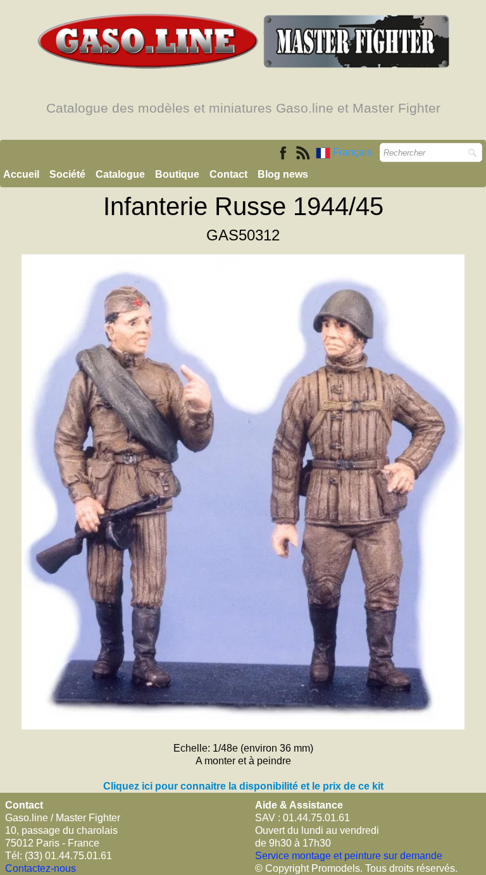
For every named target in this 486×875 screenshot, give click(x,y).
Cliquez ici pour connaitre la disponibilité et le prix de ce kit (243, 786)
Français (354, 152)
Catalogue (120, 174)
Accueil (21, 174)
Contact (228, 174)
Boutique (177, 174)
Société (67, 174)
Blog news (283, 174)
